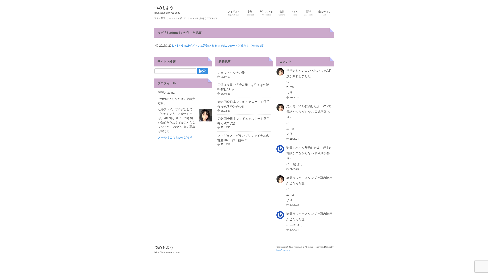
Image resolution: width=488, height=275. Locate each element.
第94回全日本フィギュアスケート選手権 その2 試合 (243, 121)
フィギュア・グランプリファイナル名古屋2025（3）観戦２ (243, 138)
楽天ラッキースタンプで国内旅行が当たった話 (309, 180)
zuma (290, 87)
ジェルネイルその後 (231, 72)
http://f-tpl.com (283, 250)
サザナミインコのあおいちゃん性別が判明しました (309, 73)
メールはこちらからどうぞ (175, 137)
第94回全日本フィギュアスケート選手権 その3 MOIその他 (243, 104)
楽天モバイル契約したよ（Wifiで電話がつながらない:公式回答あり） (308, 112)
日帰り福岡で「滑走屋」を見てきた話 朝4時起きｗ (244, 87)
